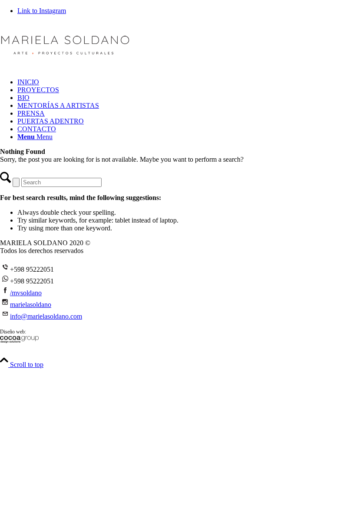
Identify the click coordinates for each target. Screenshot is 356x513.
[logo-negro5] (65, 63)
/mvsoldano (26, 292)
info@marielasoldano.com (46, 316)
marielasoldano (30, 304)
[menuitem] (186, 82)
